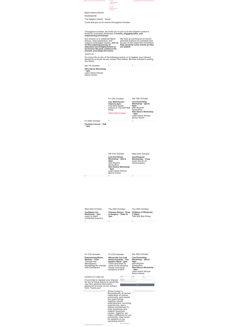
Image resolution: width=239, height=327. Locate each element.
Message (122, 279)
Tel (143, 276)
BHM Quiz (112, 3)
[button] (119, 5)
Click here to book (116, 113)
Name (121, 276)
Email (133, 276)
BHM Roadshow (114, 2)
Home (111, 0)
